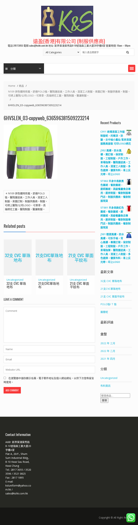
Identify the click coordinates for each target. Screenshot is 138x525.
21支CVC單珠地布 (49, 257)
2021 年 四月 (107, 358)
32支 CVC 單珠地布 (18, 257)
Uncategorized (14, 279)
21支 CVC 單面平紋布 (81, 257)
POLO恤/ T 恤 (108, 304)
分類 (13, 68)
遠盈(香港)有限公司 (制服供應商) (69, 41)
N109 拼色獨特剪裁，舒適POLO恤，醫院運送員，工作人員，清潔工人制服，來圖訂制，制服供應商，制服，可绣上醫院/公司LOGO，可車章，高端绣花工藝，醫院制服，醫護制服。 (26, 201)
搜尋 (104, 400)
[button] (131, 68)
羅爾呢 (104, 312)
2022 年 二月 (107, 351)
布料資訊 (105, 385)
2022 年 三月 (107, 343)
